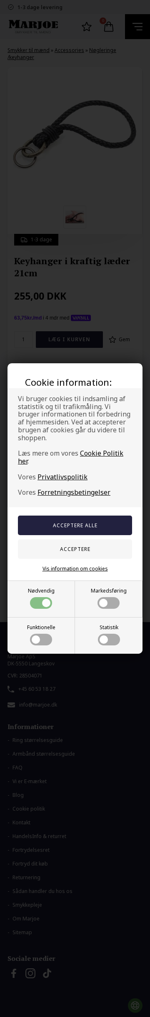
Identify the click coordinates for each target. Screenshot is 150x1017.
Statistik (109, 627)
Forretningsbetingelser (74, 492)
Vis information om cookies (75, 568)
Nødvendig (41, 590)
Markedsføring (109, 590)
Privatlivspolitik (63, 476)
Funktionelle (41, 627)
